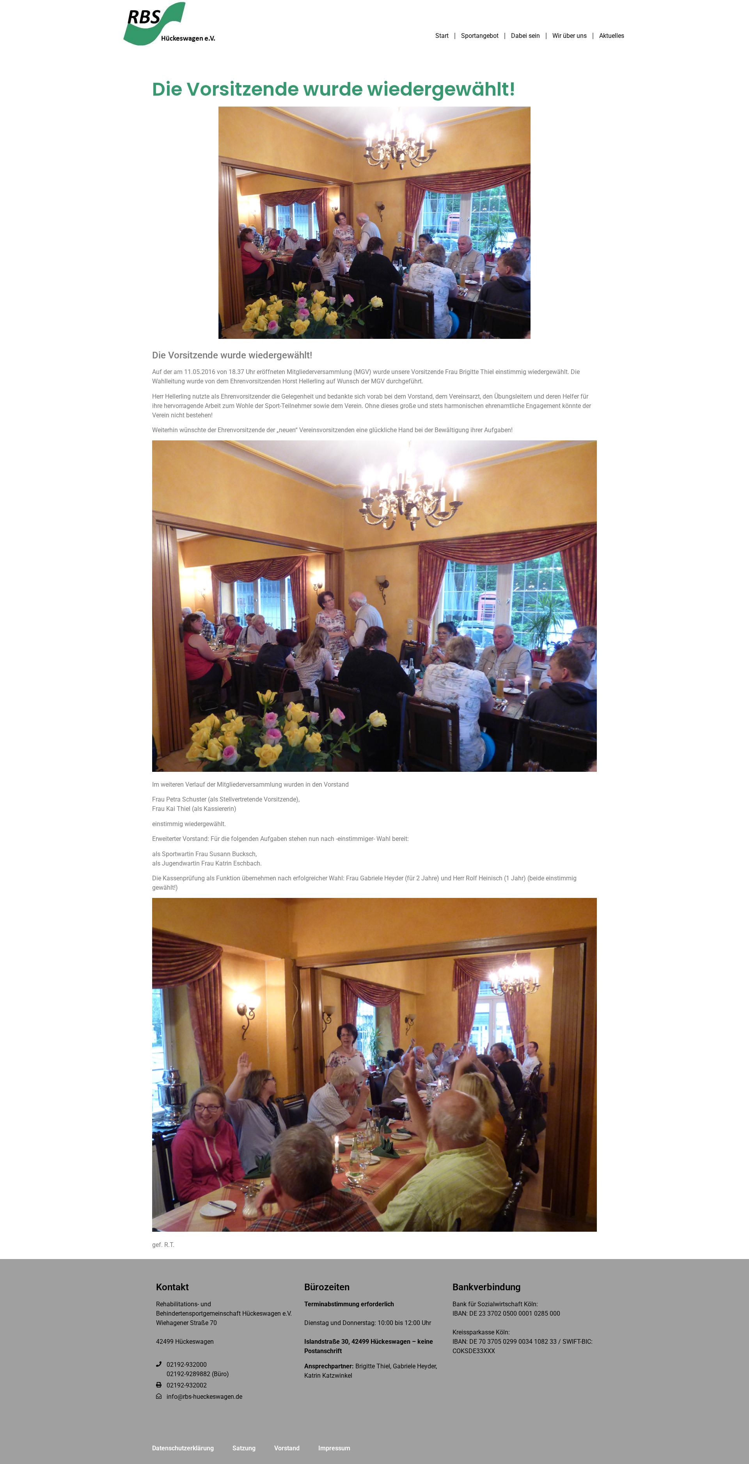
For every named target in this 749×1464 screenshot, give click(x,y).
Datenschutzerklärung (183, 1448)
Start (442, 35)
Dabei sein (525, 35)
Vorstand (287, 1448)
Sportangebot (480, 35)
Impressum (334, 1448)
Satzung (244, 1448)
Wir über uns (569, 35)
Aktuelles (611, 35)
